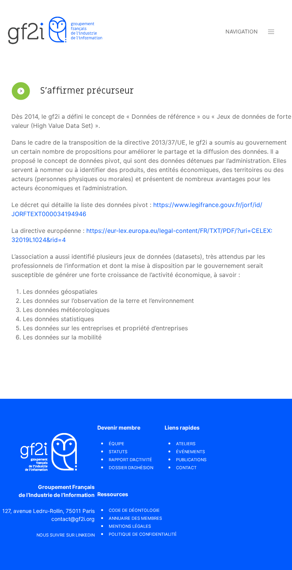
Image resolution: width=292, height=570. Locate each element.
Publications (191, 459)
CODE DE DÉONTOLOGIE (134, 510)
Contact (186, 467)
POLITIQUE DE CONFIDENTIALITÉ (143, 534)
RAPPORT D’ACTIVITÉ (130, 459)
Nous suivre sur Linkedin (65, 535)
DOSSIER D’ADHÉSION (131, 467)
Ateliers (185, 443)
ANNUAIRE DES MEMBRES (135, 518)
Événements (190, 451)
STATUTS (118, 451)
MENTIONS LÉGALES (130, 526)
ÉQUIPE (116, 443)
